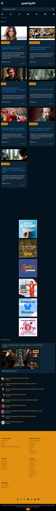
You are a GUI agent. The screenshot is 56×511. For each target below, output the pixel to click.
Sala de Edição (4, 485)
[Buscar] (53, 9)
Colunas (32, 459)
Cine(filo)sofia (32, 473)
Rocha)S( (31, 469)
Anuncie (3, 444)
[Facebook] (11, 14)
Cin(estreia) (32, 463)
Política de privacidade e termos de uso (10, 446)
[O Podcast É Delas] (28, 327)
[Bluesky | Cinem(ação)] (28, 307)
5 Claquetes (4, 469)
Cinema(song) (32, 465)
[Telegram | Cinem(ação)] (28, 228)
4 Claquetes (4, 467)
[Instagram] (2, 14)
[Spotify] (45, 14)
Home (2, 17)
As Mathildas (32, 444)
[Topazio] (28, 268)
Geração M (31, 442)
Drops (30, 448)
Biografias (31, 446)
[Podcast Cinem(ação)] (28, 287)
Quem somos (4, 440)
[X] (19, 14)
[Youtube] (54, 14)
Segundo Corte (33, 452)
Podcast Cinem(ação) (34, 440)
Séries (30, 477)
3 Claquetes (4, 465)
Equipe (2, 442)
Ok (28, 509)
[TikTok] (37, 14)
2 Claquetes (4, 463)
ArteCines (31, 475)
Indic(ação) (31, 450)
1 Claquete (3, 461)
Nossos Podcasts (35, 438)
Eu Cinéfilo (31, 467)
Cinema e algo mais (33, 461)
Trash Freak (32, 471)
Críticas (3, 459)
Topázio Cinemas (5, 487)
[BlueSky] (28, 14)
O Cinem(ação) (6, 438)
